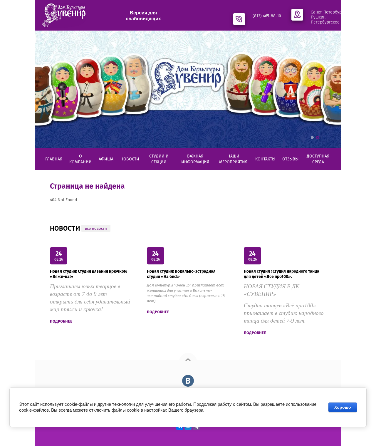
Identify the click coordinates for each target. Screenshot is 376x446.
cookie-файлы (79, 404)
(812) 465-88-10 (267, 16)
